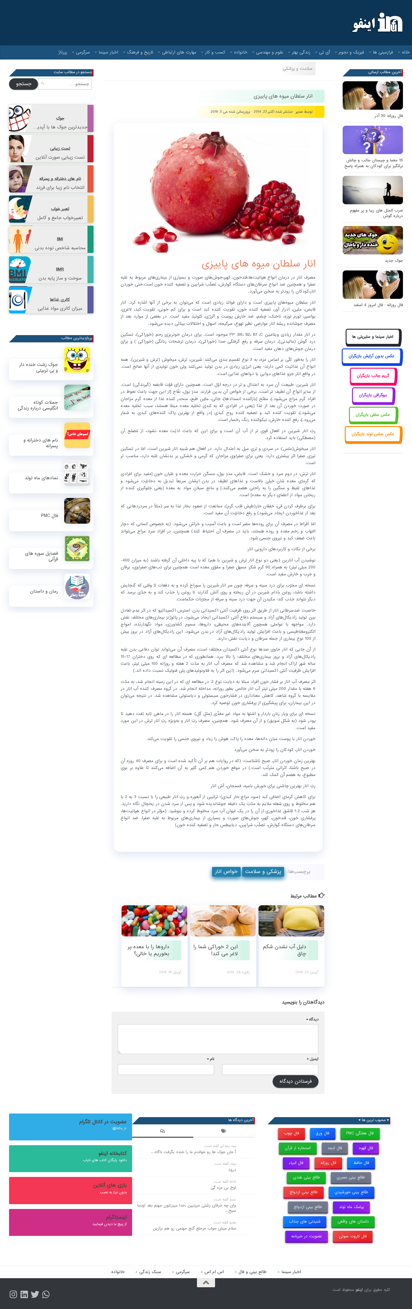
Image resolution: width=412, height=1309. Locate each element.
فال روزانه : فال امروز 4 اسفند (378, 305)
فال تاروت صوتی (353, 1236)
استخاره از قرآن (298, 1148)
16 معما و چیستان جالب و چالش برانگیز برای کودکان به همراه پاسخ (373, 163)
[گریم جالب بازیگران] (373, 382)
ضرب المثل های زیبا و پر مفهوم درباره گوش (376, 213)
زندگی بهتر (301, 52)
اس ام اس (214, 1272)
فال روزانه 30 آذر (389, 116)
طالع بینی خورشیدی (351, 1192)
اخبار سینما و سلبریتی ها (372, 337)
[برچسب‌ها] (224, 1132)
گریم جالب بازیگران (373, 376)
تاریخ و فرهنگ (140, 52)
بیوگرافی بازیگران (373, 395)
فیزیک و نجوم (351, 52)
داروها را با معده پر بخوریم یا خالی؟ (148, 950)
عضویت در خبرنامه (306, 1236)
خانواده (240, 52)
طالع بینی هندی (306, 1177)
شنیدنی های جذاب (305, 1221)
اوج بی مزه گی (223, 1188)
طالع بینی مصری (351, 1177)
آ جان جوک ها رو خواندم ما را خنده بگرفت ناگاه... (193, 1152)
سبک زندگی (150, 1272)
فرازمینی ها (383, 52)
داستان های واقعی (353, 1221)
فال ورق (322, 1133)
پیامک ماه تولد (351, 1207)
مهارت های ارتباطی (179, 52)
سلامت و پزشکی (297, 68)
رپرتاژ (63, 52)
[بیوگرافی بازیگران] (372, 402)
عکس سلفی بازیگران (373, 415)
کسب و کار (215, 52)
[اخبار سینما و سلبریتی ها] (373, 343)
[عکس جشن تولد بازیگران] (373, 441)
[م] (46, 1294)
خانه (406, 52)
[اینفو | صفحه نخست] (376, 22)
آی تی (324, 52)
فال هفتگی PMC (360, 1133)
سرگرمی (83, 52)
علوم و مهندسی (269, 52)
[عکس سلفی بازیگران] (373, 421)
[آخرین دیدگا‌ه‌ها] (163, 1132)
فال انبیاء (296, 1163)
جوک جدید (394, 260)
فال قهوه (366, 1148)
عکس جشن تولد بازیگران (373, 434)
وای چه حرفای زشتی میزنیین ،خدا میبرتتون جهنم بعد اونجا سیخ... (186, 1208)
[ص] (13, 1294)
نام (210, 1059)
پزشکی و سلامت (263, 871)
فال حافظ (361, 1163)
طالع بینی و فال (253, 1272)
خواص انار (226, 871)
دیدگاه (312, 1019)
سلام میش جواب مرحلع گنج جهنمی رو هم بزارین (194, 1228)
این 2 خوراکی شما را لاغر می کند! (215, 950)
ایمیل (313, 1059)
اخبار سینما (108, 52)
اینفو (359, 1290)
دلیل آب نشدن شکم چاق (284, 950)
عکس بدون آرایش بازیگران (372, 356)
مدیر (299, 112)
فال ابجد (335, 1148)
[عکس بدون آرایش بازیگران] (371, 363)
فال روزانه (328, 1163)
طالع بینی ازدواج (304, 1192)
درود (232, 1170)
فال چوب (291, 1133)
